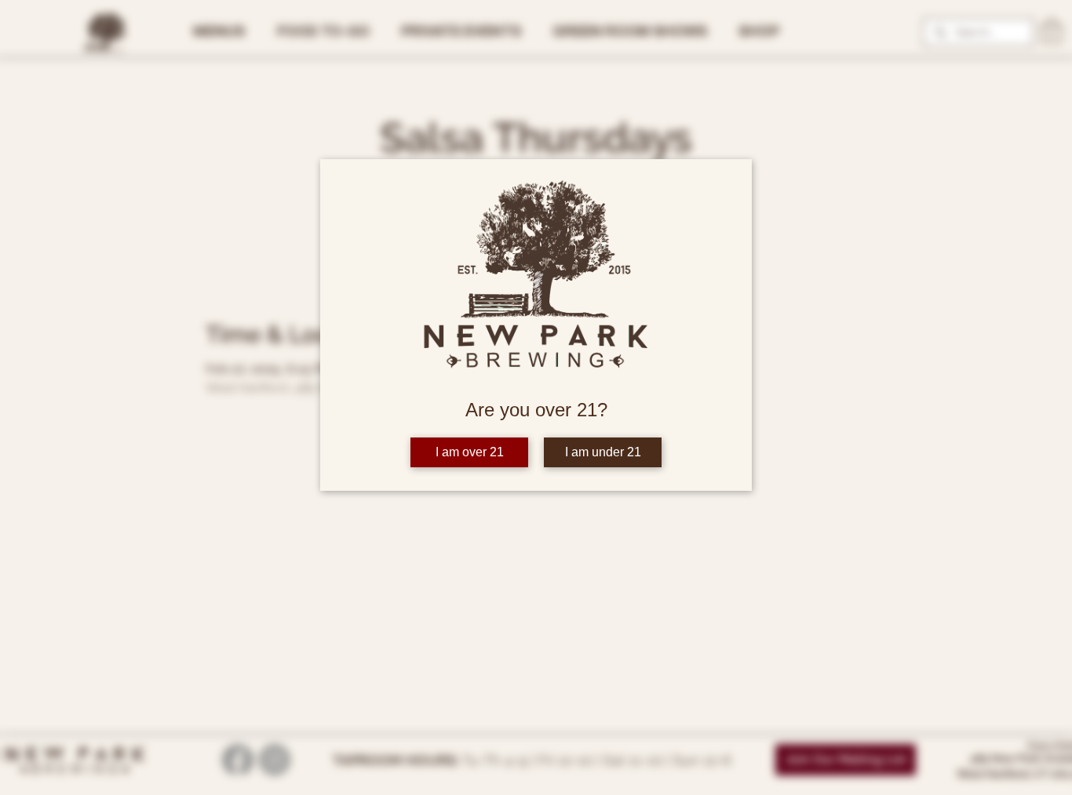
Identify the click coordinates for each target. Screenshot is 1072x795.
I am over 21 (470, 452)
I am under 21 (603, 452)
